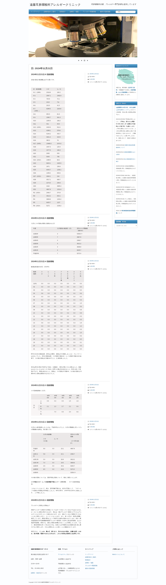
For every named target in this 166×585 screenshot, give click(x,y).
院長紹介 (63, 12)
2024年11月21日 (94, 73)
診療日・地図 (74, 12)
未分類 (93, 79)
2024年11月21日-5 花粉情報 (42, 218)
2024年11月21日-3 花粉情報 (42, 385)
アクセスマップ (63, 554)
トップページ (35, 12)
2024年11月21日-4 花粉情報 (42, 261)
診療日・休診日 (35, 573)
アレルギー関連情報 (89, 12)
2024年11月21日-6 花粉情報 (42, 74)
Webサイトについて (118, 554)
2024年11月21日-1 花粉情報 (42, 500)
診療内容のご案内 (50, 12)
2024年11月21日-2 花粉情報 (42, 422)
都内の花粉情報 (105, 12)
